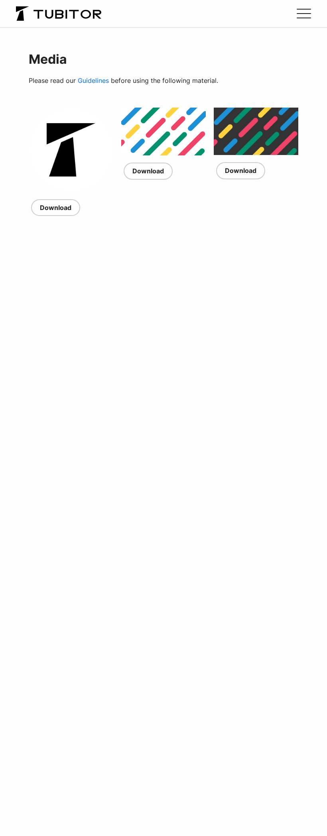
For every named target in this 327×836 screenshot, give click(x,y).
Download (55, 208)
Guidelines (93, 80)
